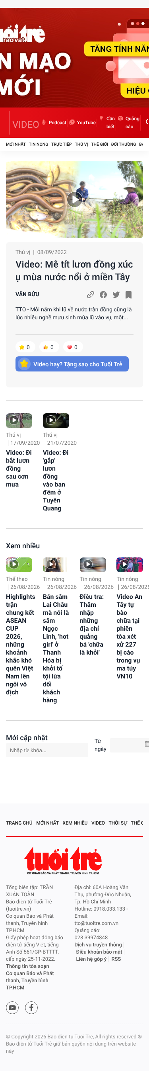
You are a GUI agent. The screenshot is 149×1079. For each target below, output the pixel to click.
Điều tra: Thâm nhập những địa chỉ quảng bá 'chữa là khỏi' (92, 624)
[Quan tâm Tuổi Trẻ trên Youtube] (12, 1007)
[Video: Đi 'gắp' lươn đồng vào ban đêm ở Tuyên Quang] (56, 420)
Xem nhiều (23, 546)
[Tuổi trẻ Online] (64, 860)
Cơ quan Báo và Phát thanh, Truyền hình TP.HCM (30, 981)
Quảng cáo (132, 122)
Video (98, 823)
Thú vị (81, 144)
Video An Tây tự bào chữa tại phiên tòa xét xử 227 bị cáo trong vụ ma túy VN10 (129, 636)
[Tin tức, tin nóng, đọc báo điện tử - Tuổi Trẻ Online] (8, 123)
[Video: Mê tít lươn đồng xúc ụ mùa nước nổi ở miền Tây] (74, 199)
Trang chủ (19, 823)
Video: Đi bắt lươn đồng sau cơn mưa (19, 468)
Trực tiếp (61, 144)
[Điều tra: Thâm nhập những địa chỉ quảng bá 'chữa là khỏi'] (93, 564)
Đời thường (123, 144)
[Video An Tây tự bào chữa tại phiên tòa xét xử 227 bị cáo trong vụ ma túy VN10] (129, 564)
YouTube (86, 122)
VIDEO (25, 124)
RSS (116, 959)
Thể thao (17, 579)
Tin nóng (38, 144)
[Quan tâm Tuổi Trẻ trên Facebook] (31, 1007)
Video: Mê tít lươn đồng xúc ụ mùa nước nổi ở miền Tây (74, 271)
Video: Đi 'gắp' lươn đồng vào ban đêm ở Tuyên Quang (56, 480)
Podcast (57, 122)
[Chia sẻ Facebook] (103, 294)
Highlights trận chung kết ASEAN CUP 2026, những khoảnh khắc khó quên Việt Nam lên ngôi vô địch (20, 644)
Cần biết (110, 122)
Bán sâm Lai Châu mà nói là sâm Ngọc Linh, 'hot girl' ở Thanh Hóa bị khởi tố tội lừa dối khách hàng (56, 648)
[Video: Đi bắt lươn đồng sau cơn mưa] (19, 420)
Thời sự (118, 823)
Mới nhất (16, 144)
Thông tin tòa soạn (27, 967)
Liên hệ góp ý (91, 959)
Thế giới (99, 144)
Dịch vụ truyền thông (98, 945)
